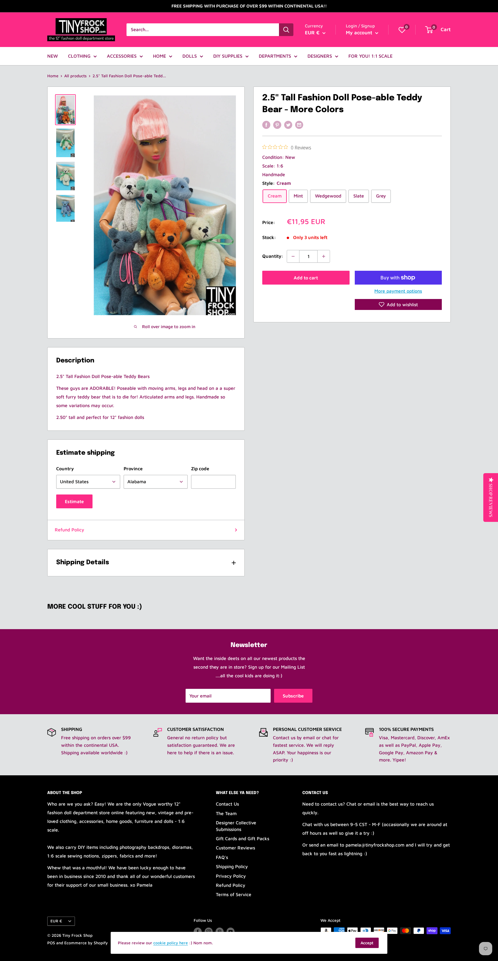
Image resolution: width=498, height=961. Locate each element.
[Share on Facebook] (266, 124)
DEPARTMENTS (275, 56)
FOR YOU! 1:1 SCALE (370, 56)
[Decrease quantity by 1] (293, 256)
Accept (367, 942)
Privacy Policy (231, 876)
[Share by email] (299, 124)
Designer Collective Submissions (236, 826)
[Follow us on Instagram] (209, 931)
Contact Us (227, 803)
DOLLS (189, 56)
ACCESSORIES (122, 56)
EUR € (56, 921)
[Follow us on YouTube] (231, 931)
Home (53, 75)
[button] (398, 304)
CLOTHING (79, 56)
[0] (402, 29)
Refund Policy (69, 529)
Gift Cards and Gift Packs (242, 838)
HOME (159, 56)
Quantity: (272, 256)
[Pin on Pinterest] (277, 124)
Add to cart (306, 277)
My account (360, 32)
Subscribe (293, 695)
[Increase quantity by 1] (324, 256)
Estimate (74, 501)
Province (133, 468)
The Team (226, 813)
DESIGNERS (320, 56)
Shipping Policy (232, 866)
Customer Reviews (235, 847)
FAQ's (222, 857)
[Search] (286, 29)
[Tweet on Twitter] (288, 124)
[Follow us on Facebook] (198, 931)
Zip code (200, 468)
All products (75, 75)
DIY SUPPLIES (227, 56)
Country (65, 468)
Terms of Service (233, 894)
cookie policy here (170, 942)
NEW (52, 56)
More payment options (398, 291)
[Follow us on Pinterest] (220, 931)
